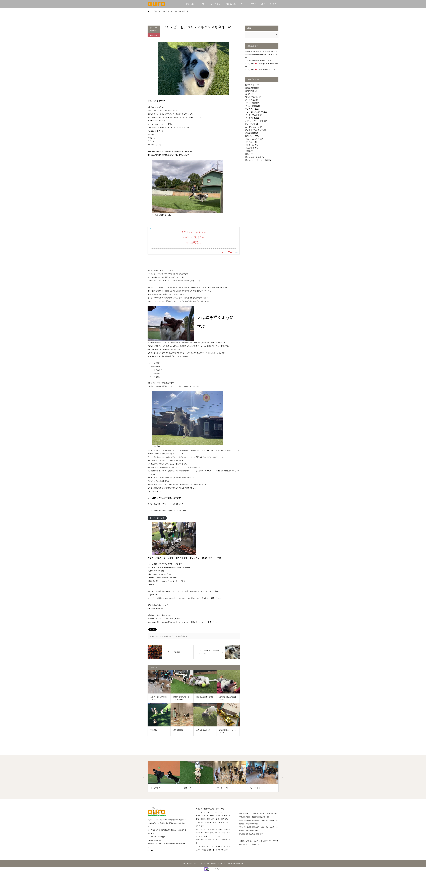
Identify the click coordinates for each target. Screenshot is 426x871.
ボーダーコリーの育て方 (255, 51)
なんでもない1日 (252, 97)
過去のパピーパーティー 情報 (257, 160)
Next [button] (282, 778)
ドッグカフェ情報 (252, 115)
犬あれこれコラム (252, 139)
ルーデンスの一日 (252, 127)
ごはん (247, 94)
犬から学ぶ (249, 142)
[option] (164, 776)
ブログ (253, 4)
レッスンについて (157, 518)
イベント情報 (250, 106)
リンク (263, 4)
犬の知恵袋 (249, 148)
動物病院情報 (250, 133)
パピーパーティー (215, 4)
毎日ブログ (169, 636)
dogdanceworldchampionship (256, 54)
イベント (243, 4)
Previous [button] (144, 778)
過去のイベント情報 (253, 157)
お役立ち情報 (250, 88)
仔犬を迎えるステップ (254, 130)
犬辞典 (247, 151)
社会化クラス (231, 4)
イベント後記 (250, 103)
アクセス (273, 4)
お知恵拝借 (249, 91)
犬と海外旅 (249, 145)
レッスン (201, 4)
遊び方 (185, 636)
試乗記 (247, 154)
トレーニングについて (154, 29)
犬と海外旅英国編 (252, 61)
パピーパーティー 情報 (254, 121)
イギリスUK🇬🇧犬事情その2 (256, 63)
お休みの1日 (250, 85)
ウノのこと (249, 109)
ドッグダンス (250, 118)
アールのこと (250, 100)
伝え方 (180, 636)
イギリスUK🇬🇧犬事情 (253, 69)
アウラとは (190, 4)
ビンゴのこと (250, 124)
